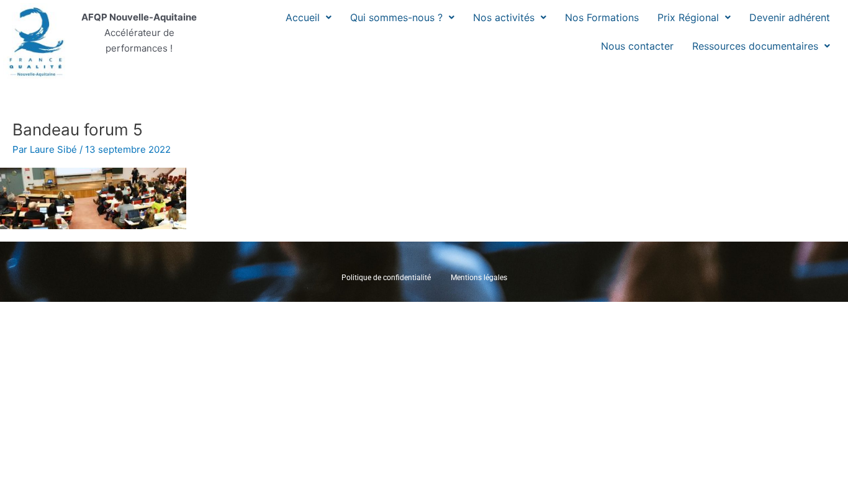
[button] (308, 17)
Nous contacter (637, 46)
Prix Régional (688, 17)
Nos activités (504, 17)
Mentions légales (479, 277)
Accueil (303, 17)
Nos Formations (602, 17)
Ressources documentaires (755, 46)
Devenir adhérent (789, 17)
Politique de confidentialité (386, 277)
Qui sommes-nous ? (396, 17)
